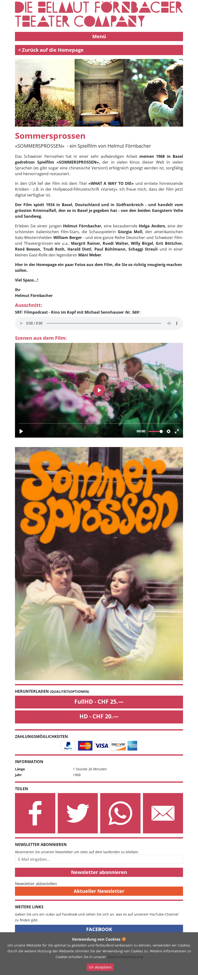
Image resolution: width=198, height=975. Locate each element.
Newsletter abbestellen (36, 883)
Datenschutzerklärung (125, 956)
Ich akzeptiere (100, 967)
